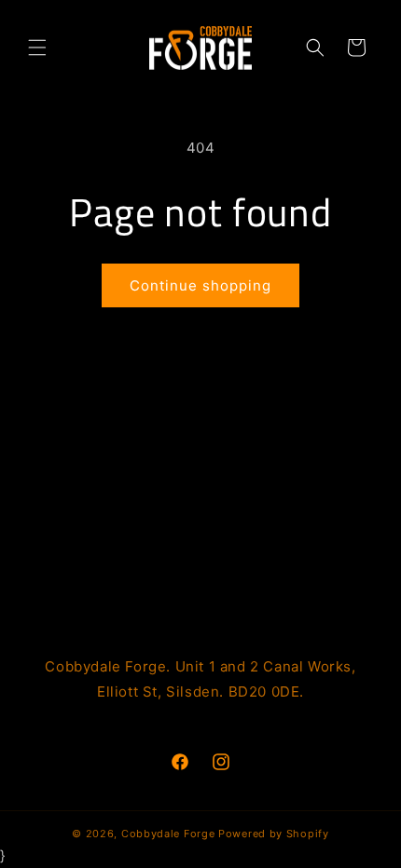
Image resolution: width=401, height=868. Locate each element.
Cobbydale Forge (168, 833)
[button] (37, 47)
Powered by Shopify (273, 833)
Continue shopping (200, 285)
